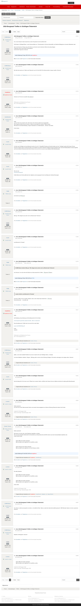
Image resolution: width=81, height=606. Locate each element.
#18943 (77, 400)
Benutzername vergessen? (17, 20)
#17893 (77, 210)
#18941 (77, 375)
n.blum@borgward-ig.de (8, 601)
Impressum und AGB (36, 604)
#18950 (77, 425)
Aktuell (8, 13)
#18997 (77, 502)
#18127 (77, 309)
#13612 (77, 36)
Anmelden (47, 17)
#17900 (77, 236)
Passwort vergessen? (7, 20)
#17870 (77, 91)
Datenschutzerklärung (45, 604)
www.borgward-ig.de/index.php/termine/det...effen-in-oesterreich (27, 320)
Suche (13, 13)
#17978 (77, 261)
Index (4, 13)
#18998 (77, 529)
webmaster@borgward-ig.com (36, 601)
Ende (18, 31)
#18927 (77, 349)
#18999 (77, 555)
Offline (8, 79)
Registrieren (26, 20)
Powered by (37, 592)
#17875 (77, 140)
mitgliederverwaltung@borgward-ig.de (64, 601)
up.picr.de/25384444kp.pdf (19, 325)
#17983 (77, 287)
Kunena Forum (43, 592)
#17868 (77, 64)
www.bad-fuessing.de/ (18, 172)
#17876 (77, 165)
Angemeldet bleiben (40, 17)
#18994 (77, 465)
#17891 (77, 190)
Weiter (14, 31)
